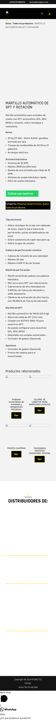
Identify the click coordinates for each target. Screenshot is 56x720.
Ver (16, 415)
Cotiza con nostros (20, 193)
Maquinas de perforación (29, 204)
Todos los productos (23, 23)
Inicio (8, 23)
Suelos (46, 204)
